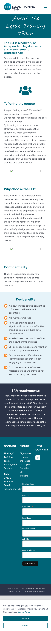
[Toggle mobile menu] (45, 6)
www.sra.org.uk (37, 425)
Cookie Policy (24, 612)
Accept (25, 618)
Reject (25, 625)
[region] (25, 615)
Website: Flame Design (34, 591)
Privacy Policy (34, 588)
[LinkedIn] (37, 457)
